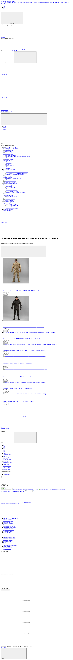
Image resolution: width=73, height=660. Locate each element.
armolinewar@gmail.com (6, 111)
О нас (31, 2)
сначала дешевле (14, 243)
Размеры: (24, 416)
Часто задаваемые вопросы (48, 2)
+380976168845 (4, 74)
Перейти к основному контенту (8, 1)
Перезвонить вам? (5, 112)
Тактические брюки (8, 154)
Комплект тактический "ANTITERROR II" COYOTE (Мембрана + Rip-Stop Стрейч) (23, 350)
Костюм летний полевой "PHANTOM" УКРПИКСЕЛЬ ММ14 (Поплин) (21, 290)
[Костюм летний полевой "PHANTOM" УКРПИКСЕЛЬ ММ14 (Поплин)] (37, 271)
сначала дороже (22, 243)
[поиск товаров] (25, 57)
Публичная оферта (7, 547)
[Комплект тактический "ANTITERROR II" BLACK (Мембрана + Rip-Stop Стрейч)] (37, 308)
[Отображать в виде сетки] (12, 251)
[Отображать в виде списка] (34, 251)
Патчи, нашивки (7, 210)
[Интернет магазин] (4, 483)
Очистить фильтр (5, 428)
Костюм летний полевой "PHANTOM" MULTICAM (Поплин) (18, 401)
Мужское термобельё (8, 200)
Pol (4, 8)
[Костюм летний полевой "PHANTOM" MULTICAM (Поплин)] (37, 394)
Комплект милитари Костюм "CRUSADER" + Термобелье (17, 388)
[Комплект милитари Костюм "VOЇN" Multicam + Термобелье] (37, 369)
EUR (4, 126)
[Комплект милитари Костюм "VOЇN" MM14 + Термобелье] (37, 356)
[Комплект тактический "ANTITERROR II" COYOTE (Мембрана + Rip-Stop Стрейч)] (37, 344)
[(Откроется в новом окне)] (28, 491)
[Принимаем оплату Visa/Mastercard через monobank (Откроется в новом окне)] (52, 489)
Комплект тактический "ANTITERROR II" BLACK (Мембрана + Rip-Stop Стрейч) (23, 327)
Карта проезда (4, 647)
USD (4, 127)
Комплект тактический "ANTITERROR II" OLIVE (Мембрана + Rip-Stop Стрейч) (23, 338)
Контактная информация (7, 2)
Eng (4, 7)
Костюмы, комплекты (8, 170)
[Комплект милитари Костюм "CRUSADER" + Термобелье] (37, 382)
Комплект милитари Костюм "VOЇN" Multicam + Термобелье (18, 376)
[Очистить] (25, 437)
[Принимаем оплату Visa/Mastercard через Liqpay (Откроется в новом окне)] (13, 491)
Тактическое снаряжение (9, 185)
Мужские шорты (7, 151)
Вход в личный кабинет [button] (9, 537)
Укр (4, 6)
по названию (30, 243)
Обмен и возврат (26, 2)
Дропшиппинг (7, 3)
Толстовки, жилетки (8, 195)
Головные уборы (7, 160)
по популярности (4, 243)
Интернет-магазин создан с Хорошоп (10, 503)
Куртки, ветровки (7, 177)
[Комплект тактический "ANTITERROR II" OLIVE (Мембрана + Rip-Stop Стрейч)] (37, 332)
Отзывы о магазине (37, 2)
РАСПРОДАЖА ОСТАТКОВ (10, 148)
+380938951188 (4, 110)
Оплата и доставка (17, 2)
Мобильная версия (26, 502)
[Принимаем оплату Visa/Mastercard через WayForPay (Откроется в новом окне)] (25, 489)
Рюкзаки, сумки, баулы (9, 182)
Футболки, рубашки (8, 203)
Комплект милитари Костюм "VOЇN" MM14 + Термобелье (17, 363)
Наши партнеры (59, 2)
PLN (4, 129)
